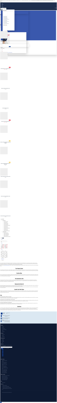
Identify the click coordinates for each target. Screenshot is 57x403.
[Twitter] (2, 351)
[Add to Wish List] (0, 216)
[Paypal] (2, 397)
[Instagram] (2, 352)
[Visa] (2, 394)
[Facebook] (2, 349)
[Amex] (2, 398)
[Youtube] (2, 354)
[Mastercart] (2, 395)
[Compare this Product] (2, 216)
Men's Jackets (5, 10)
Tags (1, 249)
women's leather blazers (7, 265)
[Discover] (2, 400)
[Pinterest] (2, 355)
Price (1, 239)
